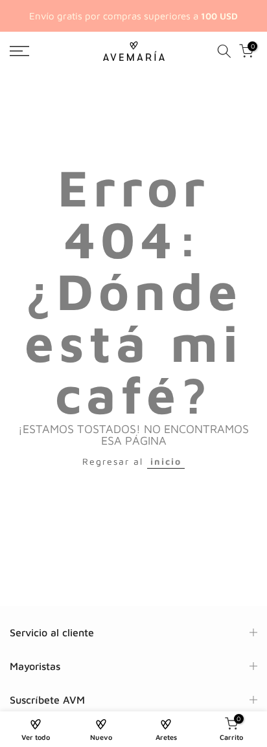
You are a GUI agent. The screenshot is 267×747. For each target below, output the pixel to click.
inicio (165, 461)
